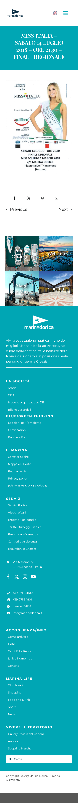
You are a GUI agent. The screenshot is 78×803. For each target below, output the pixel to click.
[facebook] (8, 577)
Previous (18, 209)
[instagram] (25, 577)
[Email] (56, 198)
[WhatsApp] (42, 198)
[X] (28, 198)
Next (63, 209)
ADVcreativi (13, 779)
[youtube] (33, 577)
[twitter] (16, 577)
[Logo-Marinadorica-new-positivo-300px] (15, 10)
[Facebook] (14, 198)
